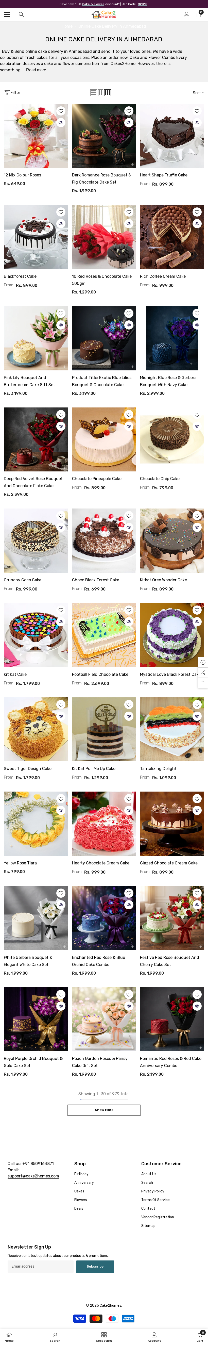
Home (67, 26)
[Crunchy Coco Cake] (36, 541)
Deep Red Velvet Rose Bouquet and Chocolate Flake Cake (33, 482)
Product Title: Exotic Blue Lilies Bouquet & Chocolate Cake (101, 381)
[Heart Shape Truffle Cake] (172, 136)
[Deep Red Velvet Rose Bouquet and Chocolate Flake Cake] (36, 439)
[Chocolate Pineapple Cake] (104, 439)
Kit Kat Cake (15, 674)
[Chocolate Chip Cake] (172, 439)
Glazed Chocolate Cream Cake (169, 863)
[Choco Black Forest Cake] (104, 541)
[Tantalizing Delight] (172, 729)
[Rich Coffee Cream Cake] (172, 237)
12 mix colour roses (22, 175)
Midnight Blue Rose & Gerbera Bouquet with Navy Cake (168, 381)
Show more (104, 1110)
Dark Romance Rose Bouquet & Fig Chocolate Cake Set (101, 179)
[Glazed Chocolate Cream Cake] (172, 824)
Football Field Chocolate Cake (100, 674)
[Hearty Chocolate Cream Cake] (104, 824)
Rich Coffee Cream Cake (163, 276)
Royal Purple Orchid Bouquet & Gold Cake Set (33, 1062)
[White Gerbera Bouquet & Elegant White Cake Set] (36, 918)
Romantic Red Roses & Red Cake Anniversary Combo (170, 1062)
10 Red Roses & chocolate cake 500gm (102, 280)
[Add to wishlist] (60, 111)
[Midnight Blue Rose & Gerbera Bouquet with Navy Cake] (172, 338)
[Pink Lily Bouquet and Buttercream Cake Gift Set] (36, 338)
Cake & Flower (93, 4)
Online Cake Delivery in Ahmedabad (112, 26)
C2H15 (142, 4)
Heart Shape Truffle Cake (163, 175)
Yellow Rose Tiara (20, 863)
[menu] (7, 14)
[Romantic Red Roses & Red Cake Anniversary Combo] (172, 1019)
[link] (55, 1337)
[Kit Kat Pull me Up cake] (104, 729)
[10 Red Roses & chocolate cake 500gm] (104, 237)
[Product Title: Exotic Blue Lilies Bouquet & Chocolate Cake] (104, 338)
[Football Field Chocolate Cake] (104, 635)
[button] (93, 92)
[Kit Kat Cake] (36, 635)
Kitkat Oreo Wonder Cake (163, 580)
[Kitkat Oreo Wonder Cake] (172, 541)
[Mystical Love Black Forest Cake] (172, 635)
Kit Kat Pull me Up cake (93, 768)
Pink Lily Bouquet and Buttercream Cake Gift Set (29, 381)
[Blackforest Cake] (36, 237)
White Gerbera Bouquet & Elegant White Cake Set (28, 961)
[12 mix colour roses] (36, 136)
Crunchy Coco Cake (22, 580)
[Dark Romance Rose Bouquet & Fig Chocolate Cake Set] (104, 136)
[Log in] (186, 14)
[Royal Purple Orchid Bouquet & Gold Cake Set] (36, 1019)
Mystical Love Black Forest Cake (170, 674)
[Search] (21, 14)
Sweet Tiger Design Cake (27, 768)
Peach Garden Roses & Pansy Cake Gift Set (100, 1062)
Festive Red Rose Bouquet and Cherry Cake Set (169, 961)
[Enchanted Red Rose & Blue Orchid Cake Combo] (104, 918)
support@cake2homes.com (33, 1176)
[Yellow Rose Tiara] (36, 824)
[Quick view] (60, 122)
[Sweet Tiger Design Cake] (36, 729)
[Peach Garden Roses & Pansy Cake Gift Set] (104, 1019)
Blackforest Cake (20, 276)
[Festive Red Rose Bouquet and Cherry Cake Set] (172, 918)
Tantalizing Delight (158, 768)
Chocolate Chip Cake (160, 478)
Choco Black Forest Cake (95, 580)
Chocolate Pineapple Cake (97, 478)
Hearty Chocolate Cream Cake (100, 863)
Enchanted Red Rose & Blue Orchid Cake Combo (98, 961)
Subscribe (95, 1266)
